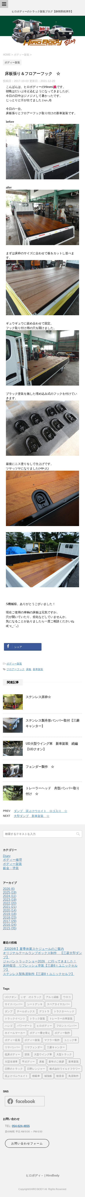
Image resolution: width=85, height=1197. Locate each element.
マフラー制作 (52, 1040)
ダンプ (8, 1011)
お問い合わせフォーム (27, 1143)
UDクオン (11, 997)
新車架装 (38, 669)
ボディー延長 (12, 1040)
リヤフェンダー (33, 1047)
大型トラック (64, 1054)
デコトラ (44, 1011)
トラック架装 (37, 1018)
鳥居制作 (73, 1075)
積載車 (36, 1075)
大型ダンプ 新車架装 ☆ (31, 816)
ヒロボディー (44, 1025)
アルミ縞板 (52, 997)
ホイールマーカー (15, 1032)
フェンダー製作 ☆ (40, 766)
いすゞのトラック (31, 997)
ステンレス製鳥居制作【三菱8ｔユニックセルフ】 (38, 974)
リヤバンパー (12, 1047)
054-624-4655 (21, 1126)
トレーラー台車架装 (61, 1018)
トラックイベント (15, 1018)
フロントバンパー (66, 1025)
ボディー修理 (12, 859)
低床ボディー (12, 1054)
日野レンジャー (36, 1068)
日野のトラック (14, 1068)
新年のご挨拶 (56, 1061)
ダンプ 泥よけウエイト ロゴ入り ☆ (40, 811)
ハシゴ (8, 1025)
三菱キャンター (56, 1047)
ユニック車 (70, 1040)
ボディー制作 (62, 1032)
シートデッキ (34, 1004)
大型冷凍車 (11, 1061)
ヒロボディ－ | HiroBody (42, 1175)
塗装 (27, 1054)
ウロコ (67, 997)
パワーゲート (24, 1025)
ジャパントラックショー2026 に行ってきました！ (39, 961)
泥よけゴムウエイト (16, 1075)
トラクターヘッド (64, 1011)
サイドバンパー (14, 1004)
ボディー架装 (14, 663)
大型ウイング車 (43, 1054)
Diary (6, 856)
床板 (28, 669)
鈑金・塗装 (11, 868)
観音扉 (60, 1075)
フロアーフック (16, 669)
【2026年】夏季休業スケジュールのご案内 (33, 949)
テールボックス (26, 1011)
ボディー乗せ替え (40, 1032)
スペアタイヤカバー (58, 1004)
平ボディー (28, 1061)
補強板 (48, 1075)
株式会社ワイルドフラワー (64, 1068)
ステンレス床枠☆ (38, 697)
